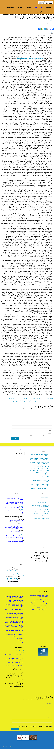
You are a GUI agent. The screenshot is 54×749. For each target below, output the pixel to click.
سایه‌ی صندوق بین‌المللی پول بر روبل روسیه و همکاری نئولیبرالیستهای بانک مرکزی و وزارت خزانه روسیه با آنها (39, 512)
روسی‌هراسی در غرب (45, 515)
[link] (30, 11)
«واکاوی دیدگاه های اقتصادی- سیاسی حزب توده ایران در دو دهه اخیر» (15, 651)
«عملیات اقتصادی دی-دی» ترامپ (43, 502)
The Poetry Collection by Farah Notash (13, 571)
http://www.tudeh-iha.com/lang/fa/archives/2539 (30, 58)
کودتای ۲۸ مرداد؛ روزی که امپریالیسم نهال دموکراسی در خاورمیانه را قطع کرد (41, 519)
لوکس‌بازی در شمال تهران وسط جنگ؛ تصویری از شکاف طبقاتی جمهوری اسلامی (39, 506)
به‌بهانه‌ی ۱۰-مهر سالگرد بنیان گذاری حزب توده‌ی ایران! (40, 477)
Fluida (8, 746)
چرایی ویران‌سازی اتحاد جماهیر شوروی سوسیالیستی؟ (14, 578)
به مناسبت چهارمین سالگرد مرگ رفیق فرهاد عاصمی (39, 481)
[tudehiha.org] (45, 2)
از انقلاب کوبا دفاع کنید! (45, 497)
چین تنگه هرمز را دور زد (44, 499)
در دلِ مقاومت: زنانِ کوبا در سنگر (43, 509)
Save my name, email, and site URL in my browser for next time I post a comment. (33, 436)
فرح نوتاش (22, 506)
